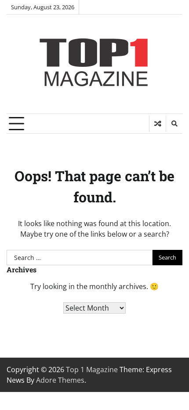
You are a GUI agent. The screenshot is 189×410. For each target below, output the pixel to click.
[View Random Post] (157, 123)
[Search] (174, 123)
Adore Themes (60, 380)
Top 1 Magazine (92, 369)
